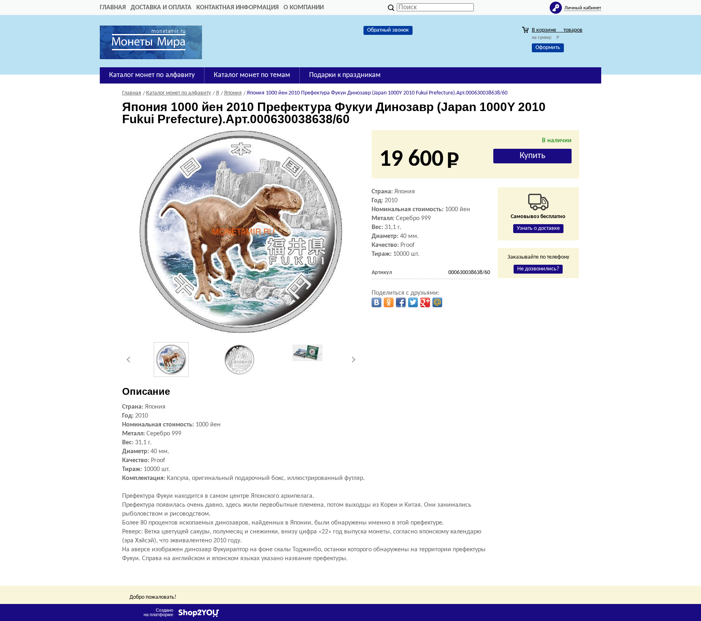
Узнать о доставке (538, 228)
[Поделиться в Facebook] (401, 302)
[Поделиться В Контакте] (376, 302)
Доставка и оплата (161, 7)
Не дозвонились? (538, 269)
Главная (113, 7)
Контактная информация (237, 7)
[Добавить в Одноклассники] (389, 302)
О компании (304, 7)
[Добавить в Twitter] (413, 302)
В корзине (557, 30)
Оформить (547, 48)
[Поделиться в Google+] (425, 302)
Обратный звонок (388, 30)
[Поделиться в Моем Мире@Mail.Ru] (437, 302)
